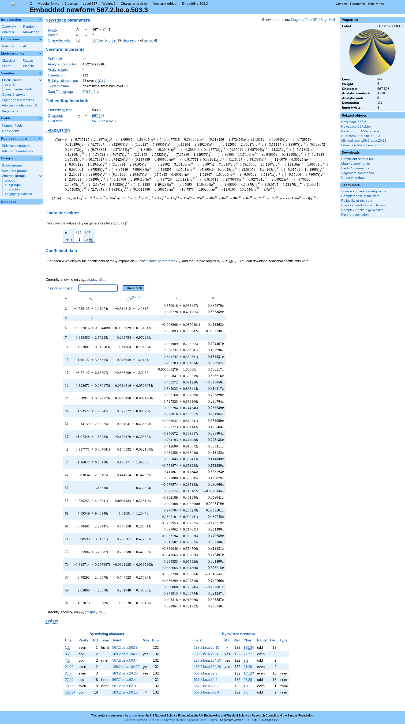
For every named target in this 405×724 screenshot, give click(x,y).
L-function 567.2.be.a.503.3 (361, 145)
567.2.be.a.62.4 (124, 680)
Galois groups (12, 165)
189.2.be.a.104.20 (125, 667)
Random (29, 26)
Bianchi (28, 66)
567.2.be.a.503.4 (125, 660)
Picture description (355, 214)
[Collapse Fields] (40, 118)
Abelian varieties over (20, 105)
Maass (28, 60)
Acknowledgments (173, 720)
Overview (9, 26)
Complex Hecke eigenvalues (362, 210)
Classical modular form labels (363, 205)
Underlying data (353, 177)
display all (96, 279)
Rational (8, 46)
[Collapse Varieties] (40, 73)
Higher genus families (18, 100)
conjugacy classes (18, 194)
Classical (71, 3)
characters (13, 189)
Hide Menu (376, 4)
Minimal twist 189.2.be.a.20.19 (363, 140)
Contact (130, 720)
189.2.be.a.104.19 (125, 654)
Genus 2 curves (13, 94)
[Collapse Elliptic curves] (40, 80)
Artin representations (17, 151)
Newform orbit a (164, 3)
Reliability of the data (356, 200)
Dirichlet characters (16, 146)
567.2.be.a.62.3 (104, 121)
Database (8, 202)
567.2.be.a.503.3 (125, 647)
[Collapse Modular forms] (40, 53)
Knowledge (31, 32)
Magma (297, 20)
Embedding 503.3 (195, 3)
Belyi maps (10, 111)
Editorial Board (196, 720)
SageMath (328, 20)
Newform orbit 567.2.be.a (360, 131)
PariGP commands (355, 168)
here (305, 261)
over (10, 84)
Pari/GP (311, 20)
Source (213, 720)
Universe (8, 32)
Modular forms (48, 3)
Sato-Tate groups (14, 171)
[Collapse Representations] (40, 138)
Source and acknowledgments (363, 191)
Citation (341, 4)
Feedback (357, 4)
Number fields (12, 125)
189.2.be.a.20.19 (125, 692)
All (24, 46)
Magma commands (355, 163)
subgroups (13, 185)
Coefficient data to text (358, 159)
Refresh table (133, 288)
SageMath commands (357, 173)
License (154, 720)
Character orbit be (134, 3)
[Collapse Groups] (40, 158)
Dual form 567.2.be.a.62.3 (360, 136)
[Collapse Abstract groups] (40, 176)
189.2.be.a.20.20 (125, 673)
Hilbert (6, 66)
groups (10, 180)
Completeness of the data (360, 196)
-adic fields (10, 131)
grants (133, 715)
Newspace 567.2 (353, 122)
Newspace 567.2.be (356, 126)
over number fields (19, 89)
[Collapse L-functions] (40, 39)
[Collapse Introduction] (40, 19)
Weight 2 (109, 3)
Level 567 (90, 3)
